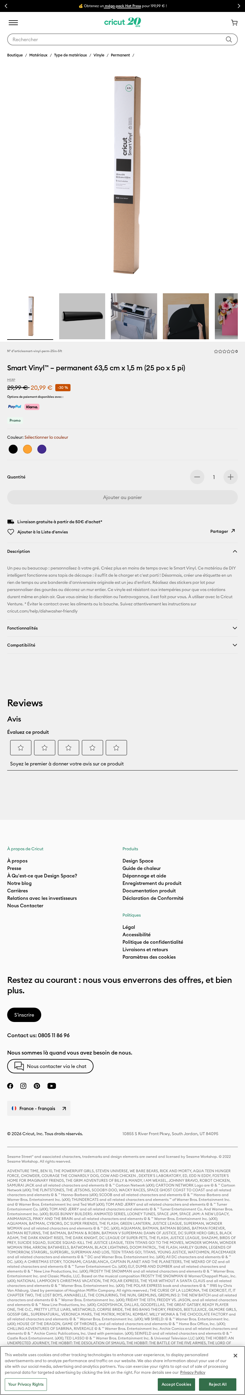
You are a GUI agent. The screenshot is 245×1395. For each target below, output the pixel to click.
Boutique (15, 55)
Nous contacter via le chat (56, 1066)
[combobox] (122, 39)
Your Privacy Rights (26, 1384)
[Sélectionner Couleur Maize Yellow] (27, 449)
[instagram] (23, 1086)
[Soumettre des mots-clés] (229, 39)
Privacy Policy (192, 1372)
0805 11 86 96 (54, 1035)
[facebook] (10, 1086)
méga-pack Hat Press (122, 6)
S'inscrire (24, 1015)
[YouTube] (51, 1086)
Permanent (120, 55)
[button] (226, 351)
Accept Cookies (176, 1384)
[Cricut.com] (122, 23)
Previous (6, 6)
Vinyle (99, 55)
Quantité (16, 477)
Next (239, 6)
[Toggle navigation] (13, 22)
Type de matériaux (70, 55)
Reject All (217, 1384)
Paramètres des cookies (149, 957)
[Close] (235, 1355)
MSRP (11, 380)
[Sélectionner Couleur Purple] (42, 449)
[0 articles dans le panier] (232, 22)
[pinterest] (36, 1086)
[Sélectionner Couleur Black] (13, 449)
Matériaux (38, 55)
